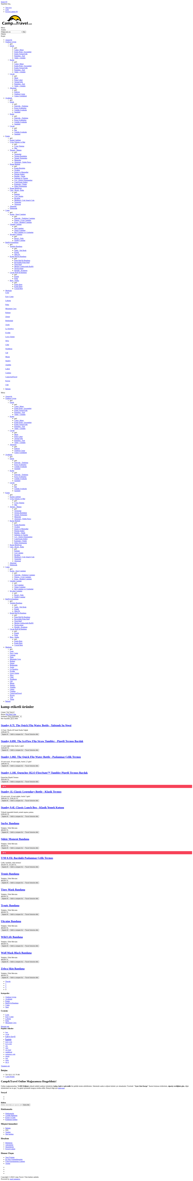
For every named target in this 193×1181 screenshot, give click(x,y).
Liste (14, 714)
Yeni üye (8, 8)
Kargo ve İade (10, 1117)
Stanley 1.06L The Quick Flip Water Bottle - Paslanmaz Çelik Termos (41, 756)
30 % (4, 853)
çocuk (7, 1034)
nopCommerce (15, 1179)
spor (6, 1058)
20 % (4, 786)
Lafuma (8, 1019)
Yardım (7, 1132)
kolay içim (8, 1042)
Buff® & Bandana (11, 1003)
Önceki (7, 981)
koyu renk (8, 1044)
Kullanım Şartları (11, 1119)
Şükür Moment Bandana (15, 839)
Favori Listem (10, 1149)
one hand (8, 1050)
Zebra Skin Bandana (13, 968)
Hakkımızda (9, 1113)
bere (6, 1032)
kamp (8, 1039)
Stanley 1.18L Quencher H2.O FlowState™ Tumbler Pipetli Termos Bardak (44, 772)
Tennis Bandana (10, 873)
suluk (7, 1060)
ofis (6, 1046)
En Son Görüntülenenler (14, 1159)
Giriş (7, 10)
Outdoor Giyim (10, 997)
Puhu (7, 1021)
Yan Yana (8, 714)
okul (6, 1048)
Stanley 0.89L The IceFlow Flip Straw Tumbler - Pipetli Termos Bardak (42, 741)
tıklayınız (61, 1088)
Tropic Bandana (10, 905)
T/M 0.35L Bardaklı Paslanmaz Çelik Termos (27, 857)
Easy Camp (9, 1017)
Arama (7, 1163)
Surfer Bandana (10, 823)
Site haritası (9, 1134)
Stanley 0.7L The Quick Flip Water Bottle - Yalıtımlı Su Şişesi (36, 725)
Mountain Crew (11, 1023)
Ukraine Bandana (11, 921)
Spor (7, 1007)
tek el (7, 1062)
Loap (7, 1015)
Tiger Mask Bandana (13, 889)
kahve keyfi (10, 1036)
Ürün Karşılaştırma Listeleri (15, 1161)
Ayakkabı (8, 999)
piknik (7, 1056)
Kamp (7, 1001)
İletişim (7, 1128)
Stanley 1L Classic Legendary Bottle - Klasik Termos (31, 791)
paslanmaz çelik (10, 1054)
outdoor (8, 1052)
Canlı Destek (10, 1077)
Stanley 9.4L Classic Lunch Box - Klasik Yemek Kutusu (32, 807)
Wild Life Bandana (12, 937)
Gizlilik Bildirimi (11, 1115)
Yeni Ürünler (10, 1157)
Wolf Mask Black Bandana (16, 952)
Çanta (7, 1005)
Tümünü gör (5, 1066)
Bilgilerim (8, 1143)
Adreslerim (9, 1145)
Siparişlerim (9, 1147)
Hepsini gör (5, 1026)
